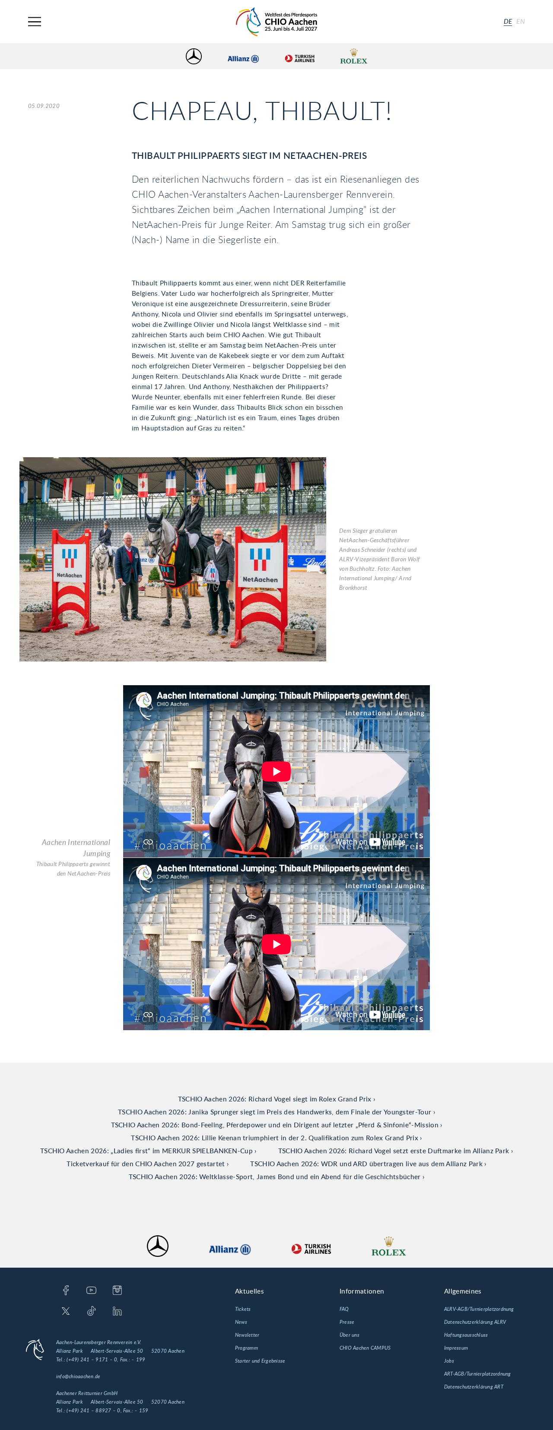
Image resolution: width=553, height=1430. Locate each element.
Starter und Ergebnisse (260, 1361)
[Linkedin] (117, 1312)
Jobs (449, 1361)
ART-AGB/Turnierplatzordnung (477, 1373)
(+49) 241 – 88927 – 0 (93, 1410)
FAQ (344, 1309)
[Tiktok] (91, 1312)
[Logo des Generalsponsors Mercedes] (194, 56)
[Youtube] (91, 1291)
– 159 (141, 1410)
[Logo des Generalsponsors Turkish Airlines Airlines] (299, 56)
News (241, 1322)
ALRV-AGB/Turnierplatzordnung (479, 1309)
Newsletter (247, 1335)
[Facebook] (66, 1291)
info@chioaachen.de (78, 1376)
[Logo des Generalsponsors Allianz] (243, 56)
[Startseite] (276, 22)
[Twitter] (66, 1312)
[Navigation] (34, 21)
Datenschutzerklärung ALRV (475, 1322)
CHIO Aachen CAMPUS (365, 1348)
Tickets (243, 1309)
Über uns (349, 1335)
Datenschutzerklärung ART (473, 1386)
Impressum (456, 1348)
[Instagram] (117, 1291)
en (520, 21)
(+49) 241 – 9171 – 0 (92, 1359)
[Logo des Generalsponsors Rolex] (353, 56)
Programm (246, 1348)
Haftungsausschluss (466, 1335)
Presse (347, 1322)
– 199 (138, 1359)
